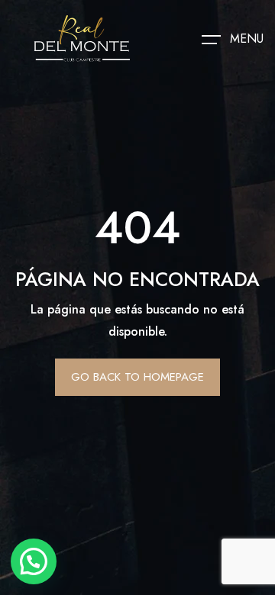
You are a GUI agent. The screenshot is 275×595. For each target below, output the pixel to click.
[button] (34, 561)
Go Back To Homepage (137, 376)
